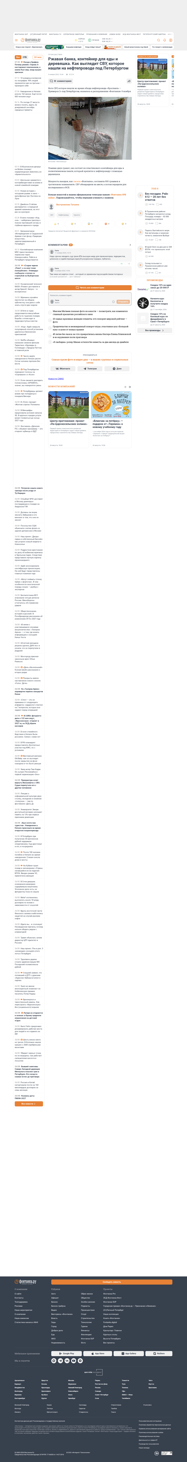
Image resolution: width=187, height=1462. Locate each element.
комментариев (62, 81)
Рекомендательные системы (149, 1436)
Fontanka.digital (110, 1322)
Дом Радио (108, 1326)
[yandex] (80, 1360)
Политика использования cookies (151, 1432)
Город (53, 1326)
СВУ (51, 215)
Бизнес (54, 1302)
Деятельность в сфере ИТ (148, 1440)
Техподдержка (21, 1302)
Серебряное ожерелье (73, 34)
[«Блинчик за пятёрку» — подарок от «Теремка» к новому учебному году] (111, 404)
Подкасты (85, 1306)
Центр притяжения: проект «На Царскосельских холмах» (68, 422)
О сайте (18, 1294)
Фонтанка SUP (21, 34)
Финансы (85, 1330)
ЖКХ (53, 1339)
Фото (83, 1343)
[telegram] (60, 1360)
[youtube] (73, 1360)
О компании (20, 1314)
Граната (77, 215)
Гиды (53, 1322)
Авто (53, 1294)
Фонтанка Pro (109, 1294)
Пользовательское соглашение (150, 1421)
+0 (121, 264)
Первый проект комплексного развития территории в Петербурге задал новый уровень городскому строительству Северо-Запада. (68, 431)
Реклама (18, 1306)
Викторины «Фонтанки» (62, 1314)
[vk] (67, 1360)
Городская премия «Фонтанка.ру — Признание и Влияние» (129, 1306)
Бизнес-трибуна (58, 1306)
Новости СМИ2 (56, 378)
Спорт (83, 1314)
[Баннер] (54, 47)
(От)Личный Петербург (113, 1310)
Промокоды (155, 280)
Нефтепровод (63, 215)
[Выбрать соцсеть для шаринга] (129, 81)
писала (77, 181)
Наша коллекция (111, 1314)
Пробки (94, 40)
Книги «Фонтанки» (111, 1318)
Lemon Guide (115, 34)
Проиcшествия (88, 1310)
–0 (129, 264)
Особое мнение (88, 1302)
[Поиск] (158, 40)
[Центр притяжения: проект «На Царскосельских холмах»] (68, 404)
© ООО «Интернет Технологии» (78, 1452)
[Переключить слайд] (172, 68)
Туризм (84, 1326)
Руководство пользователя (149, 1444)
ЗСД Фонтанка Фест (132, 34)
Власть (54, 1318)
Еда (53, 1334)
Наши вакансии (22, 1318)
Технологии (86, 1322)
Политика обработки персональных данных (155, 1425)
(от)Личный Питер (38, 34)
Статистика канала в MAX (26, 1322)
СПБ (25, 57)
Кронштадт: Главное (112, 1330)
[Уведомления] (165, 40)
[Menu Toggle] (16, 40)
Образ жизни (87, 1294)
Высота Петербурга (111, 1339)
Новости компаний (61, 386)
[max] (53, 1360)
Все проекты (109, 1343)
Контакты (19, 1298)
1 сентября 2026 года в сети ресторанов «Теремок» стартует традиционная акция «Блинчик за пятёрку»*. (108, 434)
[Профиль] (171, 40)
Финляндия (86, 1334)
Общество (85, 1298)
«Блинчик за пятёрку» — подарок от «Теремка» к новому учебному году (108, 424)
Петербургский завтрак (154, 34)
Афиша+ (55, 1298)
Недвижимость (58, 1343)
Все (18, 57)
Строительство (88, 1318)
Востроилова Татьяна (67, 204)
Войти (57, 303)
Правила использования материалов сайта (155, 1429)
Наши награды (144, 1448)
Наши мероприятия (23, 1310)
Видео (54, 1310)
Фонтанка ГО (55, 34)
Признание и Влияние (96, 34)
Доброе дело (57, 1330)
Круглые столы (110, 1334)
